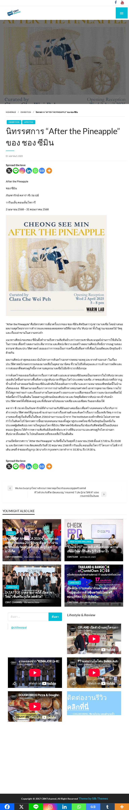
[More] (49, 171)
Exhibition (26, 112)
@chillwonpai (19, 627)
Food (11, 533)
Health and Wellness (80, 542)
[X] (9, 171)
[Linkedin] (29, 171)
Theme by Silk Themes (93, 798)
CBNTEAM (72, 556)
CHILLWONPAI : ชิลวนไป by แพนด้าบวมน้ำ (94, 714)
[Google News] (42, 171)
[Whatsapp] (35, 171)
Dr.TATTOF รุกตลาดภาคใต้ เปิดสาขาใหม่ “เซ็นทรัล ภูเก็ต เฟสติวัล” (29, 594)
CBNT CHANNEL (14, 556)
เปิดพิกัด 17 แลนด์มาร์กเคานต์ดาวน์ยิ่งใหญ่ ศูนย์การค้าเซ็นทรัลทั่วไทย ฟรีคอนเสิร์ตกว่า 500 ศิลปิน (92, 592)
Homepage (11, 112)
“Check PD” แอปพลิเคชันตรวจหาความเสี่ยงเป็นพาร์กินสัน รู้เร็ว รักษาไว (92, 549)
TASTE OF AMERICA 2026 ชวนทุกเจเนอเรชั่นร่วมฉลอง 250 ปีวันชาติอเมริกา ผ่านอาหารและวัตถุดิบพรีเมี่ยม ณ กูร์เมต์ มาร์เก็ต (31, 545)
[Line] (16, 171)
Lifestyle (28, 122)
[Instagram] (22, 171)
